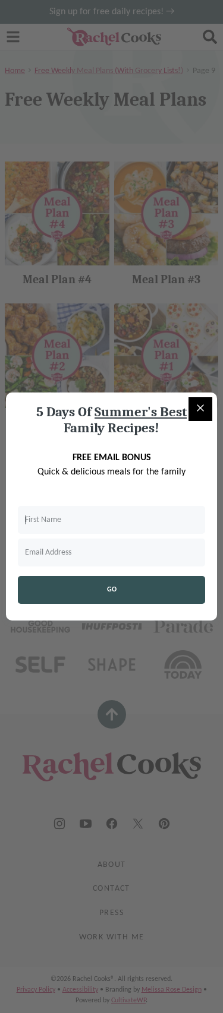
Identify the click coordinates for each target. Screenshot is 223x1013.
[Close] (200, 409)
